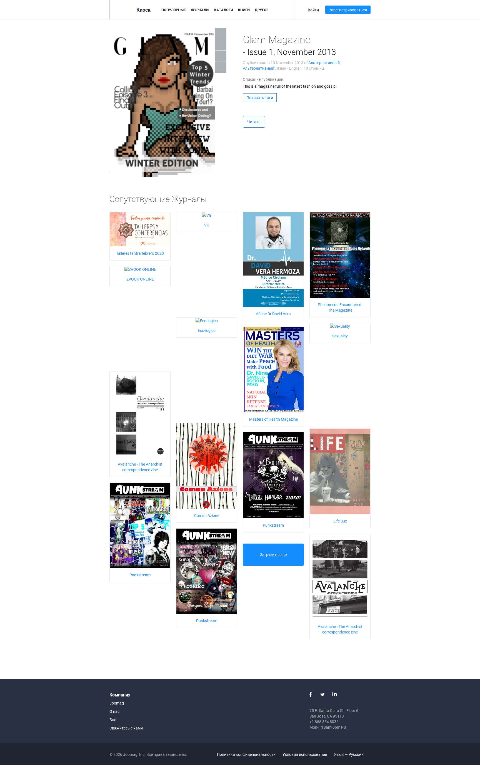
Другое (261, 9)
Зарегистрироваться (348, 9)
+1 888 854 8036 (324, 721)
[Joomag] (119, 9)
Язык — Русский (349, 754)
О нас (114, 711)
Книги (244, 9)
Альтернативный (324, 62)
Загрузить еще (273, 554)
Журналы (200, 9)
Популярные (173, 9)
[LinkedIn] (334, 694)
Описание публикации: (263, 79)
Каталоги (223, 9)
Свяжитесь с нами (126, 728)
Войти (313, 9)
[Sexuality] (340, 326)
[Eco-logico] (207, 320)
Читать (254, 121)
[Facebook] (310, 694)
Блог (113, 719)
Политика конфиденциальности (246, 754)
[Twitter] (322, 694)
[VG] (207, 215)
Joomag (116, 703)
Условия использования (304, 754)
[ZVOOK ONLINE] (140, 269)
